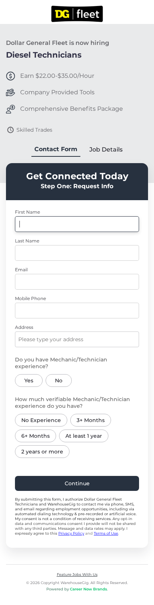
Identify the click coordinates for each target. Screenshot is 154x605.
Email (21, 269)
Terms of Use (106, 533)
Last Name (27, 241)
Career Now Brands (88, 589)
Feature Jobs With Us (77, 574)
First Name (27, 212)
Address (24, 327)
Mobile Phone (30, 298)
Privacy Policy (71, 533)
